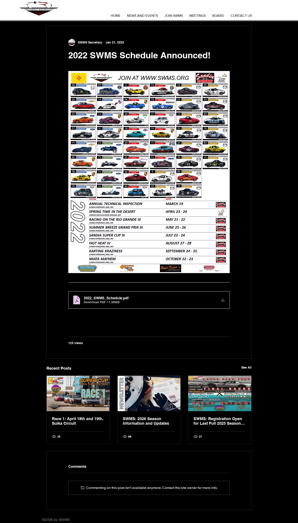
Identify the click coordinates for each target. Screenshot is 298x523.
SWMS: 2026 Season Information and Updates (146, 421)
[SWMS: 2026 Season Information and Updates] (149, 393)
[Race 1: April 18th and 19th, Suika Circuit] (78, 393)
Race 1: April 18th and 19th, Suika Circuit (77, 421)
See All (246, 367)
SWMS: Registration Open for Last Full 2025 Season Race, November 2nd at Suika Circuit (218, 421)
